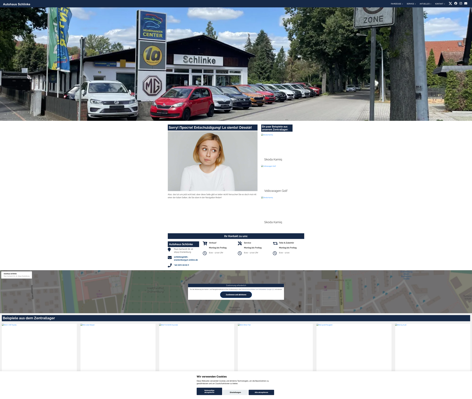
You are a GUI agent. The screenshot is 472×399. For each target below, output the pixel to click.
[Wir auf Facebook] (455, 3)
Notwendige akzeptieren (209, 391)
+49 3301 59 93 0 (181, 265)
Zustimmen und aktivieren (236, 295)
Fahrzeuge (396, 4)
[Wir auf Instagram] (460, 3)
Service (410, 4)
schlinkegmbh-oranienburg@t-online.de (186, 258)
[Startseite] (16, 4)
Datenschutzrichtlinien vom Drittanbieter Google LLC (258, 289)
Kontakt (439, 4)
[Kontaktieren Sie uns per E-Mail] (465, 3)
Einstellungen (235, 392)
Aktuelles (425, 4)
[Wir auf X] (450, 3)
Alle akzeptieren (261, 392)
